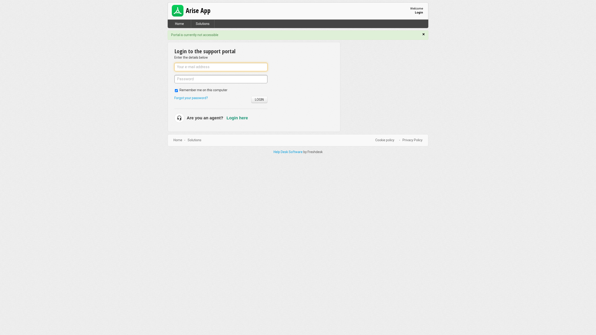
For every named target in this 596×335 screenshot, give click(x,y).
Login (259, 99)
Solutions (203, 24)
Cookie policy (384, 140)
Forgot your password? (191, 98)
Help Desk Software (288, 152)
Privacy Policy (413, 140)
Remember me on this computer (203, 90)
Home (179, 24)
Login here (237, 118)
